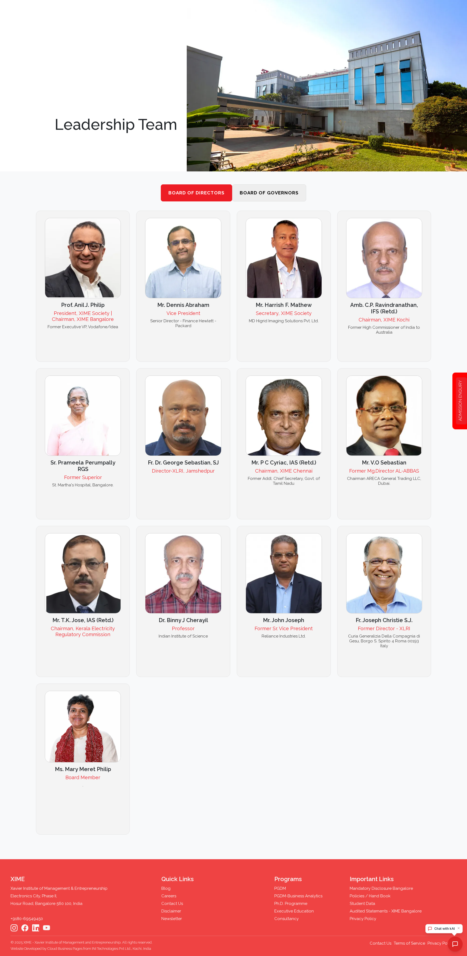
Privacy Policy (363, 918)
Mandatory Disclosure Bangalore (381, 888)
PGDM (280, 888)
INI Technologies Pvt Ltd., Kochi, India (121, 949)
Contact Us (172, 903)
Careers (168, 896)
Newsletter (171, 918)
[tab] (196, 193)
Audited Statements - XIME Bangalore (386, 911)
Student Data (362, 903)
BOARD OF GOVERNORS (269, 192)
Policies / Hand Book (370, 896)
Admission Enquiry (460, 400)
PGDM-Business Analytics (298, 896)
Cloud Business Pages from (69, 949)
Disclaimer (171, 911)
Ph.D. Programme (290, 903)
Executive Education (294, 911)
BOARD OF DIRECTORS (196, 192)
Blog (166, 888)
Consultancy (286, 918)
